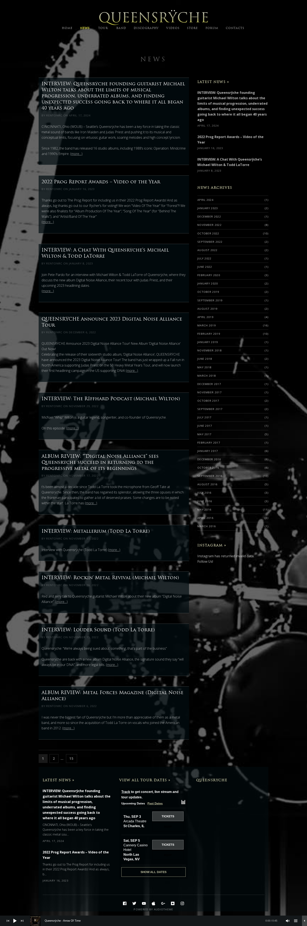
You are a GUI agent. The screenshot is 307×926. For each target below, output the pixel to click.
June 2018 (204, 359)
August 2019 (207, 309)
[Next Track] (22, 920)
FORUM (212, 28)
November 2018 (209, 350)
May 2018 (204, 367)
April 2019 (205, 317)
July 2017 (204, 417)
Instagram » (211, 545)
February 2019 (208, 334)
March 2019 (206, 325)
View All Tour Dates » (145, 780)
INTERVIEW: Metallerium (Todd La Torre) (96, 531)
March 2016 (206, 526)
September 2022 (209, 242)
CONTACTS (235, 28)
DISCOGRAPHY (146, 28)
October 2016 (208, 467)
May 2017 (204, 434)
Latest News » (213, 82)
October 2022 (208, 233)
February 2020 (208, 275)
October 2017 (208, 401)
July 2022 (204, 258)
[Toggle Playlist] (295, 920)
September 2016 (209, 476)
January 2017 (207, 451)
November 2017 (209, 392)
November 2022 (209, 225)
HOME (67, 28)
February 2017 (208, 442)
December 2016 (209, 459)
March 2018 (206, 375)
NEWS (85, 28)
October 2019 (208, 292)
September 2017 (209, 409)
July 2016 (204, 492)
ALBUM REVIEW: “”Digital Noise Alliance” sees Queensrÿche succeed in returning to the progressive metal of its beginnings (100, 462)
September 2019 (209, 300)
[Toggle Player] (304, 920)
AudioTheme (163, 909)
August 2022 (207, 250)
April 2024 (205, 200)
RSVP (168, 826)
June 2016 (204, 501)
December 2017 (209, 384)
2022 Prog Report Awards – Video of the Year (101, 182)
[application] (153, 921)
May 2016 (204, 509)
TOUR (103, 28)
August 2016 (207, 484)
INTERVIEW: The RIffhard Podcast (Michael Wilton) (111, 398)
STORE (192, 28)
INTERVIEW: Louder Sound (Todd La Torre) (98, 630)
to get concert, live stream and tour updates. (150, 794)
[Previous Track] (8, 920)
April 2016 (205, 518)
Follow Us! (205, 561)
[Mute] (287, 920)
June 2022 (204, 267)
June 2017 (204, 426)
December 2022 (209, 216)
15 (73, 758)
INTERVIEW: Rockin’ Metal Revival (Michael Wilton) (110, 577)
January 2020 (207, 283)
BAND (121, 28)
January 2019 (207, 342)
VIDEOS (172, 28)
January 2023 (207, 208)
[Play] (15, 920)
